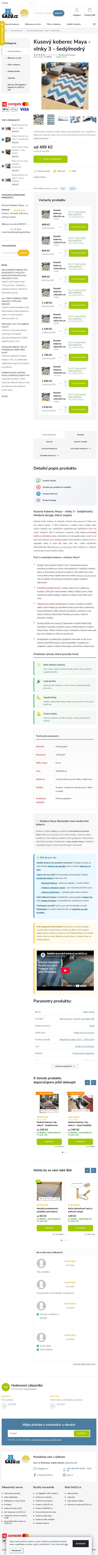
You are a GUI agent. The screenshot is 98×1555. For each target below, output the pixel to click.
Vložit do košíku (78, 227)
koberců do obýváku (57, 866)
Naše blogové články (75, 1501)
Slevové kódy (72, 1493)
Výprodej (11, 78)
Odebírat (81, 1433)
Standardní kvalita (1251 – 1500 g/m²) (76, 1039)
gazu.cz (70, 1475)
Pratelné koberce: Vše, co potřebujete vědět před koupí (14, 350)
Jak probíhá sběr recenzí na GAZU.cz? (15, 1522)
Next (93, 1082)
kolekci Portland (48, 900)
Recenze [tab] (80, 435)
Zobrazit (49, 1141)
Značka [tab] (80, 442)
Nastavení (16, 1550)
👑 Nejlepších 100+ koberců (47, 1493)
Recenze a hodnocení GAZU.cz (79, 1505)
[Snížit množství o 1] (65, 228)
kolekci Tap (87, 897)
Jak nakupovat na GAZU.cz (14, 1512)
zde (66, 1544)
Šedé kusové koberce (44, 1501)
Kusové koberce (14, 51)
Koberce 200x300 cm (44, 1508)
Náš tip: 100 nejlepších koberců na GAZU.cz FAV (17, 87)
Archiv (5, 396)
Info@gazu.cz (42, 1468)
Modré (72, 188)
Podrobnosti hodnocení (66, 55)
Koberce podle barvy (51, 892)
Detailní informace (41, 138)
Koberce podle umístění (45, 1520)
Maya (65, 57)
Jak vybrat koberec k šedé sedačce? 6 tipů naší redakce (14, 301)
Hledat (58, 13)
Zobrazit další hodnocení (84, 1364)
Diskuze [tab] (49, 442)
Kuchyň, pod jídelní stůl (83, 1018)
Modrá (91, 1012)
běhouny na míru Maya (61, 547)
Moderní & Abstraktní (84, 1046)
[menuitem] (12, 24)
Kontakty (5, 3)
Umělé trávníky (14, 71)
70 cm (49, 1199)
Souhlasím (80, 1543)
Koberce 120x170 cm (44, 1505)
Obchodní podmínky (12, 1493)
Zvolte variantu (52, 159)
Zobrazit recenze (30, 1389)
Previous (87, 1082)
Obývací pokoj (66, 1018)
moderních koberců (45, 878)
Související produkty (79, 449)
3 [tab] (67, 1152)
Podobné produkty (48, 456)
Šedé (63, 188)
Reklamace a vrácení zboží (14, 1501)
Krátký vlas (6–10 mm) (84, 1032)
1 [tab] (62, 1152)
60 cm (42, 1199)
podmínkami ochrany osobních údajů (46, 1440)
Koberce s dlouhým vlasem (53, 887)
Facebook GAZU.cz (45, 1475)
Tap (45, 1120)
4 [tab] (68, 1240)
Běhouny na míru (15, 58)
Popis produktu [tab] (49, 435)
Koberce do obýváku (44, 1497)
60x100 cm (45, 1111)
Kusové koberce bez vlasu (46, 1512)
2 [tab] (65, 1152)
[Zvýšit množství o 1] (65, 225)
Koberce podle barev (44, 1516)
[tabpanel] (49, 1119)
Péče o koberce (14, 64)
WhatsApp (41, 909)
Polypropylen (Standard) (83, 1053)
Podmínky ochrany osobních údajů (15, 1517)
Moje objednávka (10, 1497)
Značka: (40, 177)
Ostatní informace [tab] (49, 449)
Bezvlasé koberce (49, 883)
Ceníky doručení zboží (13, 1508)
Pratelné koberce (42, 1523)
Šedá (85, 1012)
